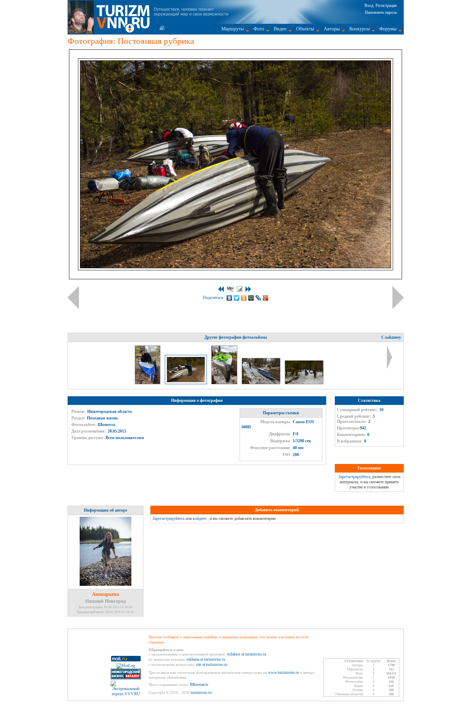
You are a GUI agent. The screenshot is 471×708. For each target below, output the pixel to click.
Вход (368, 5)
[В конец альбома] (248, 289)
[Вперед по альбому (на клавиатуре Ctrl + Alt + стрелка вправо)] (398, 297)
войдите (200, 518)
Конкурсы (359, 28)
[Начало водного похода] (304, 382)
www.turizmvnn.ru (283, 672)
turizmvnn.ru (201, 692)
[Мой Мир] (251, 297)
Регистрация (386, 5)
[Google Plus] (265, 297)
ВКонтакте (199, 684)
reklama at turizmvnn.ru (206, 659)
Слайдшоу (391, 337)
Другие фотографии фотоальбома (235, 337)
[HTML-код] (230, 289)
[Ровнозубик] (148, 382)
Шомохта (106, 424)
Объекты (305, 28)
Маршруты (232, 28)
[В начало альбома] (221, 289)
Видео (280, 28)
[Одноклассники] (244, 297)
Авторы (332, 28)
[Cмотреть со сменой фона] (239, 289)
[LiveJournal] (258, 297)
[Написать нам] (162, 28)
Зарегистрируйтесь (354, 476)
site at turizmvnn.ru (211, 664)
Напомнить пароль (381, 12)
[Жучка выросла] (261, 382)
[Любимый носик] (224, 382)
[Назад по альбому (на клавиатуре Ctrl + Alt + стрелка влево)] (73, 297)
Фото (258, 28)
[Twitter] (236, 297)
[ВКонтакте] (229, 297)
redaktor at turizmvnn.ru (246, 654)
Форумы (388, 28)
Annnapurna (105, 594)
